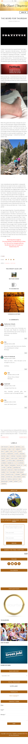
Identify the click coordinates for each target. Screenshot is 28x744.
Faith (15, 451)
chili (20, 481)
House (2, 474)
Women (11, 481)
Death (24, 456)
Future (16, 453)
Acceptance (21, 462)
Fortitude (12, 263)
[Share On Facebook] (9, 260)
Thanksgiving (10, 453)
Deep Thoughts (4, 446)
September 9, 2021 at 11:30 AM (9, 325)
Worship (16, 481)
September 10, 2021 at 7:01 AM (9, 385)
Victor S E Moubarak (9, 356)
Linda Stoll (7, 384)
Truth (23, 449)
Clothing (3, 467)
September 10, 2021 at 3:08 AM (9, 358)
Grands (7, 458)
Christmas (17, 446)
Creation (12, 446)
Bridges (7, 465)
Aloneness (3, 462)
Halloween (12, 472)
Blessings (19, 456)
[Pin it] (14, 260)
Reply (26, 338)
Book (2, 451)
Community (18, 449)
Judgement (17, 474)
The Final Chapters (14, 6)
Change (7, 451)
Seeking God (21, 458)
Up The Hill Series (11, 460)
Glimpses (3, 472)
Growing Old (11, 462)
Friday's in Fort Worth (19, 469)
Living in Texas (14, 458)
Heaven (20, 451)
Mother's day (9, 476)
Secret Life (3, 479)
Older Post (22, 437)
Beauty (8, 456)
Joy (16, 462)
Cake (25, 465)
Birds (2, 465)
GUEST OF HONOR (5, 642)
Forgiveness (4, 449)
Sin (13, 449)
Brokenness (13, 465)
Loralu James (9, 733)
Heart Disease (20, 472)
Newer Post (5, 437)
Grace (9, 449)
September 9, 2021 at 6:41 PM (9, 343)
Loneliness (21, 453)
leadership (3, 483)
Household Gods (10, 474)
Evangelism (3, 469)
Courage (7, 263)
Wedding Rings (4, 481)
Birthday (13, 456)
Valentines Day (20, 460)
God (8, 472)
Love (23, 446)
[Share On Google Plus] (11, 260)
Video (19, 479)
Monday (3, 476)
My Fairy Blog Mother (14, 735)
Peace (11, 451)
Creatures (9, 467)
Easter (2, 458)
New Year (3, 456)
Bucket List (19, 465)
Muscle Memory (17, 476)
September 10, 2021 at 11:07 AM (13, 374)
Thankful (3, 460)
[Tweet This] (6, 260)
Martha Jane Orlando (9, 324)
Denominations (16, 467)
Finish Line (10, 469)
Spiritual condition (12, 479)
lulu (5, 342)
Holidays (3, 453)
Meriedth (24, 474)
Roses (23, 476)
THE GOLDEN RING (5, 620)
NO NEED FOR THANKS (6, 665)
